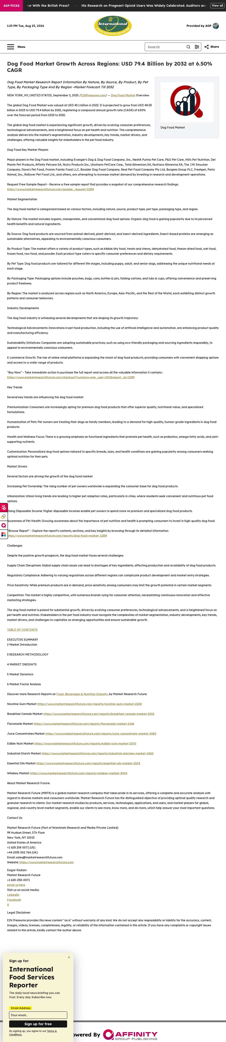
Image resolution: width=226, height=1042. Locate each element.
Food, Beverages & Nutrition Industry (82, 694)
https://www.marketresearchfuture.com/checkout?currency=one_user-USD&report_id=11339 (71, 377)
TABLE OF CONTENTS (22, 629)
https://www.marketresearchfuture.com (46, 862)
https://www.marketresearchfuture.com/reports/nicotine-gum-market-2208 (89, 704)
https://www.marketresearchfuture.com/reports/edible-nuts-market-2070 (85, 743)
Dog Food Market (123, 95)
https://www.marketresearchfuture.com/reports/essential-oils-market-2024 (88, 763)
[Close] (69, 957)
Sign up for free (38, 1024)
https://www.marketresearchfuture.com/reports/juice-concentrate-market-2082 (101, 733)
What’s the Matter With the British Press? (35, 6)
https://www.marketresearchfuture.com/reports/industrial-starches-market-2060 (97, 753)
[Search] (188, 47)
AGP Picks (11, 5)
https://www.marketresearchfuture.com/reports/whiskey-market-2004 (78, 773)
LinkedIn (13, 895)
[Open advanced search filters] (197, 47)
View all (217, 5)
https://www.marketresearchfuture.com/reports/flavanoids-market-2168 (84, 723)
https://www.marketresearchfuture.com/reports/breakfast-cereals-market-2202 (99, 714)
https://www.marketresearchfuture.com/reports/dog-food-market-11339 (57, 535)
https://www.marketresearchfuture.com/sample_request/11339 (50, 189)
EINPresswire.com (93, 95)
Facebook (14, 899)
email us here (16, 885)
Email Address (20, 1008)
